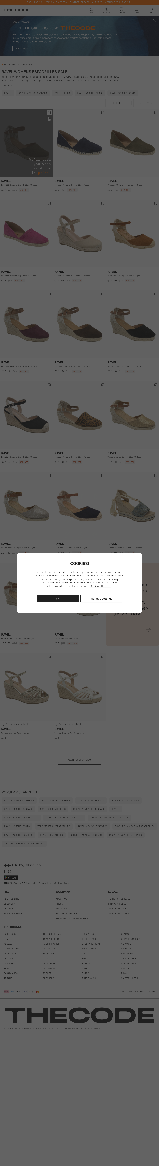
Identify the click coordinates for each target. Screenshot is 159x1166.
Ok (57, 598)
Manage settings (101, 598)
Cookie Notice (100, 586)
